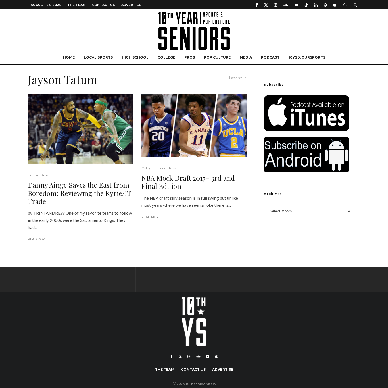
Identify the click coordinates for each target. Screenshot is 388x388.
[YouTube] (296, 5)
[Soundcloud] (285, 5)
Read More (37, 239)
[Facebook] (257, 5)
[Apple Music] (334, 5)
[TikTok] (306, 5)
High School (135, 57)
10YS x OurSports (307, 57)
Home (69, 57)
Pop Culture (217, 57)
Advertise (131, 5)
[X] (266, 5)
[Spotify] (325, 5)
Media (246, 57)
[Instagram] (275, 5)
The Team (76, 5)
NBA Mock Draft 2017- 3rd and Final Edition (188, 182)
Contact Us (103, 5)
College (166, 57)
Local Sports (98, 57)
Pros (189, 57)
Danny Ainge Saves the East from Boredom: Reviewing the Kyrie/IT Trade (79, 193)
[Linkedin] (316, 5)
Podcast (270, 57)
